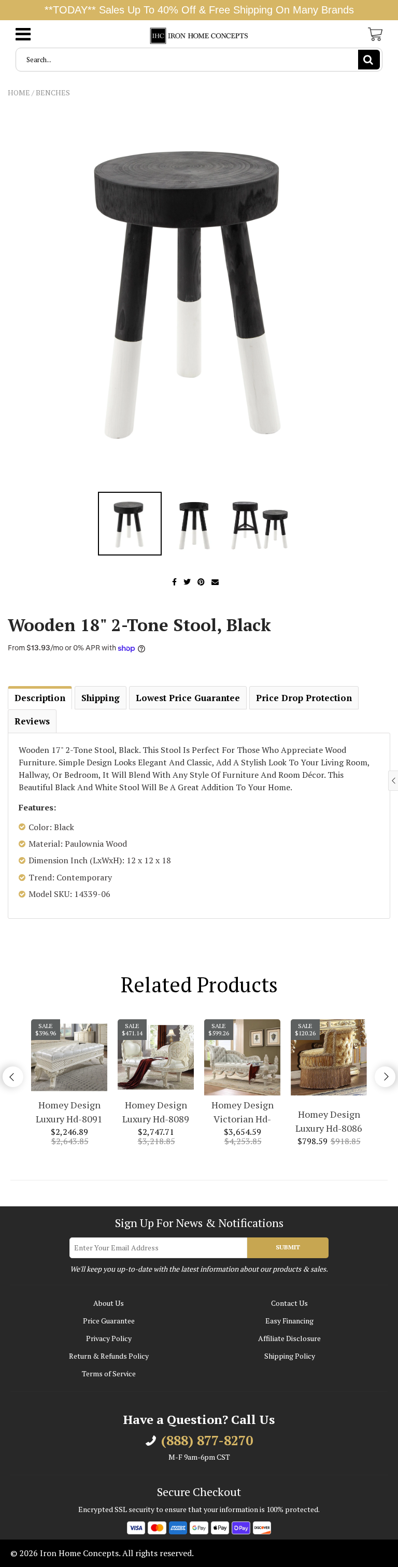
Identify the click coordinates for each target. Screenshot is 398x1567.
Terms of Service (109, 1373)
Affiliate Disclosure (289, 1338)
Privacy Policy (109, 1338)
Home (19, 92)
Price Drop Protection (304, 698)
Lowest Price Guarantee (188, 698)
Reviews (32, 721)
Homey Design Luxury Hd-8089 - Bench (155, 1112)
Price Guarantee (109, 1321)
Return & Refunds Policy (109, 1356)
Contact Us (289, 1303)
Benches (53, 92)
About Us (108, 1303)
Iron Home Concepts (79, 1553)
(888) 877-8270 (207, 1440)
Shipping (100, 698)
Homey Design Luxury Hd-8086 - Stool (328, 1121)
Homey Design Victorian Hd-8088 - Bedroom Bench (242, 1112)
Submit (288, 1247)
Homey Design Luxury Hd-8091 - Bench (69, 1112)
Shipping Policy (289, 1356)
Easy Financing (289, 1321)
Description (40, 698)
